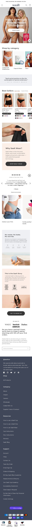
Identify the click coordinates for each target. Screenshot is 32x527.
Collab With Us (7, 405)
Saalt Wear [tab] (17, 90)
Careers (5, 398)
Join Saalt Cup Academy (10, 482)
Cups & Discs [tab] (24, 90)
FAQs (5, 457)
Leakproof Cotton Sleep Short (7, 109)
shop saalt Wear (16, 164)
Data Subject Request (10, 489)
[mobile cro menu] (29, 523)
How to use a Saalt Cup (10, 420)
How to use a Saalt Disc (10, 424)
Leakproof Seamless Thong (21, 109)
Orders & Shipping (8, 471)
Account (5, 453)
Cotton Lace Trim (7, 222)
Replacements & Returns (11, 478)
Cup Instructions (8, 431)
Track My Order (8, 464)
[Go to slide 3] (17, 41)
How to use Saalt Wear (10, 427)
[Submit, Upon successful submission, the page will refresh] (28, 348)
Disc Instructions (8, 435)
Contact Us (6, 460)
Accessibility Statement (10, 486)
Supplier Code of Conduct (11, 409)
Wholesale (6, 402)
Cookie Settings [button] (8, 499)
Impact (5, 395)
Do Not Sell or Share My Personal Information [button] (13, 494)
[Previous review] (2, 183)
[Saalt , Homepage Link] (16, 4)
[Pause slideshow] (29, 40)
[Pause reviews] (29, 175)
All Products (7, 380)
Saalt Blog (6, 442)
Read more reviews (16, 192)
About (5, 391)
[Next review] (30, 183)
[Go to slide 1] (14, 41)
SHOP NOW (16, 30)
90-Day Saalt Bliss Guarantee (12, 475)
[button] (2, 5)
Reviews (5, 438)
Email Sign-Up (7, 468)
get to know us (16, 313)
